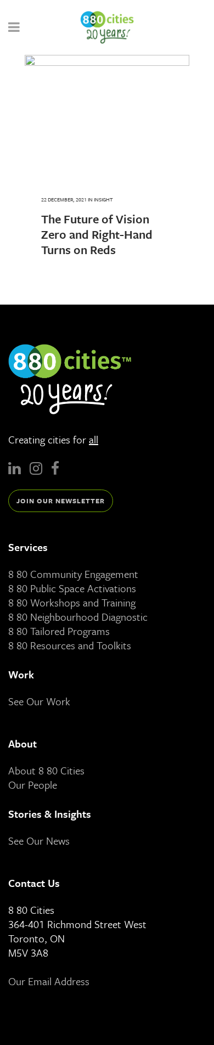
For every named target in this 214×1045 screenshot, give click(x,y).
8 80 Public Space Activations (72, 588)
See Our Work (39, 701)
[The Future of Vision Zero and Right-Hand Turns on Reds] (107, 116)
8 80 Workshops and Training (72, 602)
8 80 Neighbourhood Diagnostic (78, 616)
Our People (32, 784)
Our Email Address (48, 981)
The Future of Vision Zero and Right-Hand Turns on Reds (97, 234)
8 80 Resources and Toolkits (69, 645)
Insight (103, 199)
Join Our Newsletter (60, 500)
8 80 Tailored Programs (59, 630)
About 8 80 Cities (46, 770)
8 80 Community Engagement (73, 573)
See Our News (39, 840)
